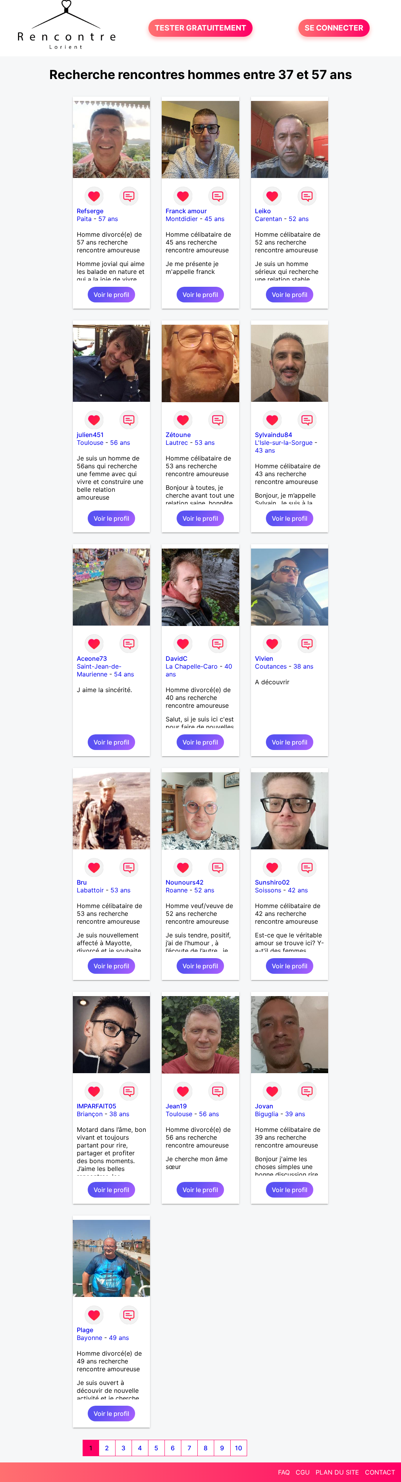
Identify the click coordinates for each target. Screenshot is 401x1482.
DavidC (177, 658)
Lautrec (177, 442)
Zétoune (178, 435)
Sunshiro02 (272, 882)
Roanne (177, 890)
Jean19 (176, 1106)
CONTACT (380, 1472)
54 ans (124, 674)
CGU (303, 1472)
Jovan (264, 1106)
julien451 (90, 435)
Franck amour (186, 211)
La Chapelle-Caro (192, 666)
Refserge (90, 211)
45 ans (214, 219)
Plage (85, 1330)
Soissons (268, 890)
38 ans (303, 666)
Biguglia (266, 1114)
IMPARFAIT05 (96, 1106)
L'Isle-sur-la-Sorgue (283, 442)
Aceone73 (92, 658)
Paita (84, 219)
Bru (82, 882)
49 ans (119, 1338)
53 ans (205, 442)
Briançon (90, 1114)
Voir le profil (111, 295)
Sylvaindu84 (273, 435)
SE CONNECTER (334, 28)
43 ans (265, 450)
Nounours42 (185, 882)
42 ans (298, 890)
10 (238, 1448)
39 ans (295, 1114)
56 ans (120, 442)
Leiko (263, 211)
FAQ (284, 1472)
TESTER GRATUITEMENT (200, 28)
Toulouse (90, 442)
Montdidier (182, 219)
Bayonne (89, 1338)
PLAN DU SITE (337, 1472)
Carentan (268, 219)
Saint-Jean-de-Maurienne (99, 670)
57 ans (108, 219)
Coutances (271, 666)
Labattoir (90, 890)
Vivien (264, 658)
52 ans (299, 219)
